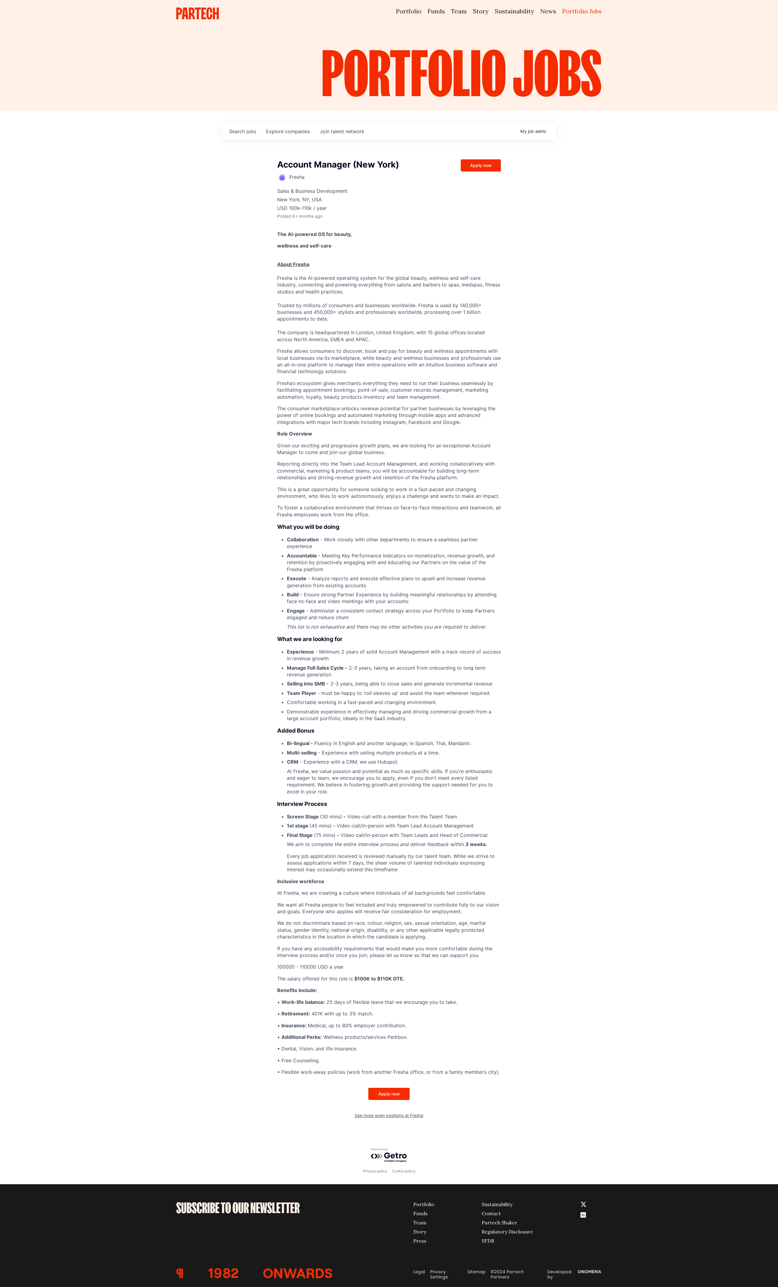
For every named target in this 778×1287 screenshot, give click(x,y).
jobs (242, 131)
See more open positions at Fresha (389, 1115)
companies (288, 131)
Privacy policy (375, 1171)
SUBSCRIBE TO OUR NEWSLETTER (238, 1208)
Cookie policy (403, 1171)
